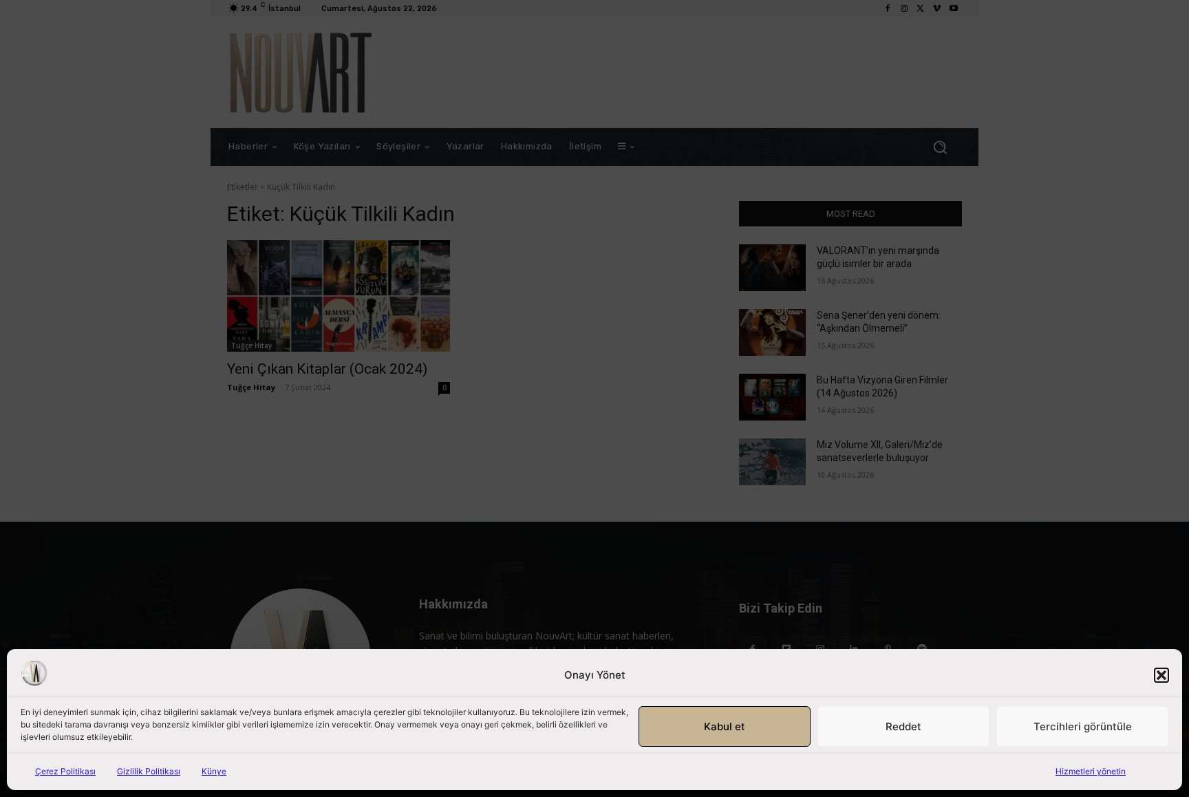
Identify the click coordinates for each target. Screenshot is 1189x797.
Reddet (903, 726)
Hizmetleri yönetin (1091, 771)
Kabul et (724, 726)
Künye (214, 771)
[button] (1161, 675)
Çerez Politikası (65, 771)
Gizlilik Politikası (148, 771)
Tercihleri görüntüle (1082, 726)
